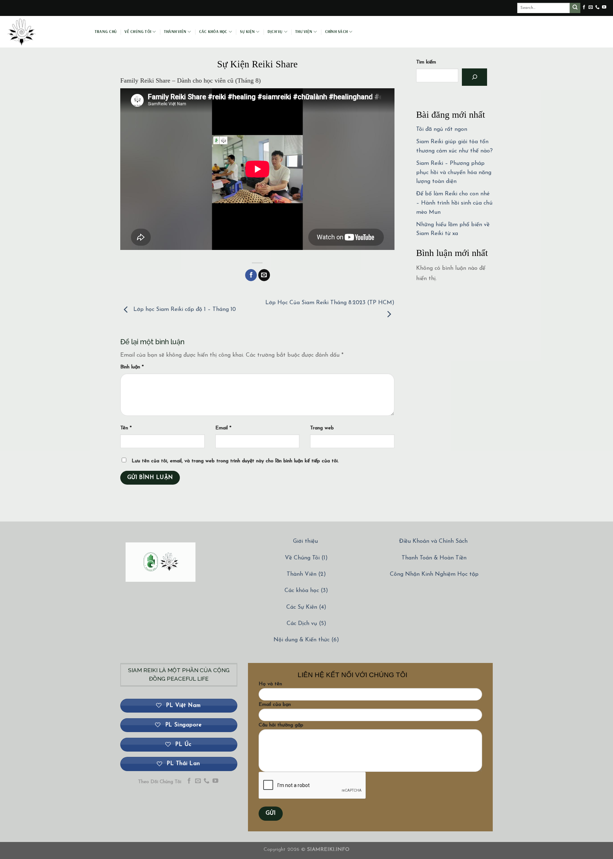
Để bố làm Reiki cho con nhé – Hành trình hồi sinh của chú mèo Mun (454, 203)
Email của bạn (275, 704)
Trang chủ (106, 31)
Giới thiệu (305, 541)
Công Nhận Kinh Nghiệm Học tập (434, 574)
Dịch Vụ (275, 31)
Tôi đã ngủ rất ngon (441, 129)
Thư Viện (303, 31)
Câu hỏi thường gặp (281, 725)
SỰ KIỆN (247, 31)
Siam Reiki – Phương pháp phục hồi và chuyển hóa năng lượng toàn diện (453, 172)
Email (223, 428)
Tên (126, 428)
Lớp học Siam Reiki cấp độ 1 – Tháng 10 (184, 309)
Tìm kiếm (426, 62)
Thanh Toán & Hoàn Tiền (434, 558)
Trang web (322, 428)
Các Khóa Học (213, 31)
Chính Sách (336, 31)
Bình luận (132, 367)
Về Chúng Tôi (138, 31)
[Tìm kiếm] (474, 77)
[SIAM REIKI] (44, 32)
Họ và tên (270, 684)
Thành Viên (175, 31)
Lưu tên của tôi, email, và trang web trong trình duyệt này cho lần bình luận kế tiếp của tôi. (235, 461)
